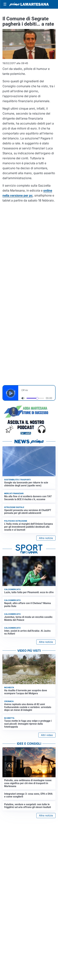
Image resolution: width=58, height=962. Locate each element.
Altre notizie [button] (46, 538)
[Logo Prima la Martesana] (29, 4)
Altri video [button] (47, 735)
